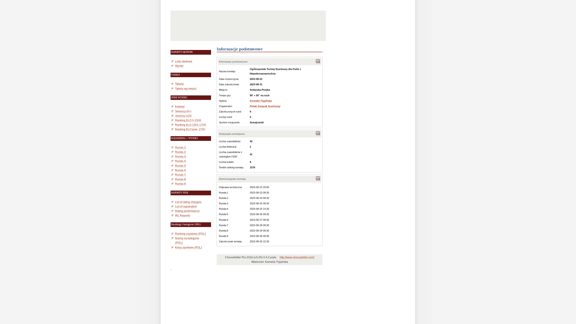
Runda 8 (180, 179)
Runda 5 (180, 165)
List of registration (186, 206)
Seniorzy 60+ (183, 111)
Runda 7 (180, 174)
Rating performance (187, 210)
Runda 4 (180, 161)
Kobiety (179, 106)
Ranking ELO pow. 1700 (190, 129)
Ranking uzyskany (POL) (190, 233)
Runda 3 (180, 156)
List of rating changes (188, 201)
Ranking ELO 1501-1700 (190, 124)
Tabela (179, 83)
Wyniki (179, 65)
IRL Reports (182, 215)
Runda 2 (180, 152)
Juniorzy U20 (183, 115)
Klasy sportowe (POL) (188, 247)
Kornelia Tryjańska (261, 100)
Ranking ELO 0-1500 (188, 120)
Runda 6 (180, 170)
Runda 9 (180, 183)
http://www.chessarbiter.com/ (297, 257)
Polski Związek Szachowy (265, 106)
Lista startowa (183, 61)
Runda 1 (180, 147)
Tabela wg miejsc (185, 88)
